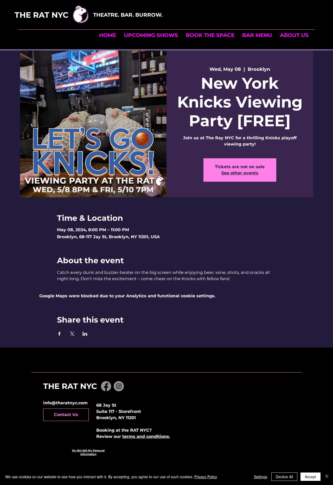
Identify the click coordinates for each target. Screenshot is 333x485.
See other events (239, 173)
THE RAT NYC (53, 15)
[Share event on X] (72, 334)
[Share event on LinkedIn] (84, 334)
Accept (310, 476)
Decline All (284, 476)
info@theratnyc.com (65, 402)
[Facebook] (106, 386)
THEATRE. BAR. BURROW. (128, 15)
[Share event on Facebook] (59, 334)
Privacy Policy (205, 476)
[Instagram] (119, 386)
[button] (210, 35)
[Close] (327, 477)
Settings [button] (260, 476)
